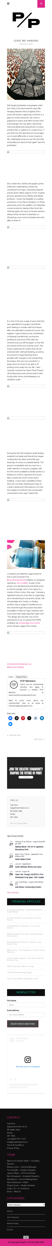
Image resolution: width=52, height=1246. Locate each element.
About (9, 1211)
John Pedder (22, 583)
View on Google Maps (18, 823)
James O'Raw (13, 1173)
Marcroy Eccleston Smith (18, 1161)
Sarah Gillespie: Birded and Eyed (28, 867)
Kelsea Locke (13, 1167)
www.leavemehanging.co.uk (19, 664)
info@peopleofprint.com (17, 1142)
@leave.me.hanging (15, 667)
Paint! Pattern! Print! (23, 859)
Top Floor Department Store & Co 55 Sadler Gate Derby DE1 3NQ (17, 1130)
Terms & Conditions (15, 1145)
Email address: (13, 1011)
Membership (13, 1224)
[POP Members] (14, 689)
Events (10, 1230)
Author (10, 677)
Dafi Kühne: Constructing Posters (28, 887)
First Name (11, 1001)
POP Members (28, 681)
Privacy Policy (13, 1148)
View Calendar (13, 893)
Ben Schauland (13, 1176)
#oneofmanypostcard (16, 580)
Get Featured (13, 1217)
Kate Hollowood (14, 1183)
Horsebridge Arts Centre (29, 623)
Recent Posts (22, 677)
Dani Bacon (12, 1179)
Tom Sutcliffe (12, 1170)
